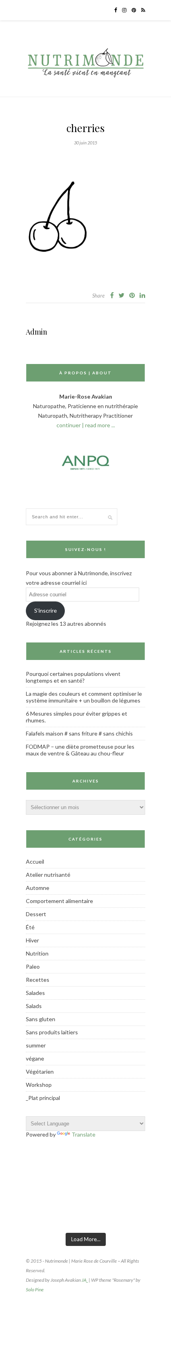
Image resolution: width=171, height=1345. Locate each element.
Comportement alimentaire (59, 900)
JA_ (85, 1280)
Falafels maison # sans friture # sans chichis (79, 733)
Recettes (37, 979)
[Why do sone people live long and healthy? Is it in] (106, 1216)
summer (36, 1045)
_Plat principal (43, 1097)
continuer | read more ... (85, 425)
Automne (37, 887)
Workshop (39, 1084)
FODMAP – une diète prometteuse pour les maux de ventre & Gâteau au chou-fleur (80, 750)
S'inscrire (45, 610)
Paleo (33, 966)
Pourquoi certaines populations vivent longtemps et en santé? (73, 677)
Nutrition (37, 953)
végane (35, 1058)
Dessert (36, 914)
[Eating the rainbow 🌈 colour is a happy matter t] (148, 1216)
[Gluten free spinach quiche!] (23, 1216)
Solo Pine (35, 1289)
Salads (34, 1005)
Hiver (32, 940)
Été (30, 927)
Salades (35, 992)
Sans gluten (40, 1019)
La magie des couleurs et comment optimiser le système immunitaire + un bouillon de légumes (84, 697)
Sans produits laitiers (52, 1032)
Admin (36, 332)
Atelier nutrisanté (48, 874)
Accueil (35, 861)
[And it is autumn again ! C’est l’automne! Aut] (65, 1216)
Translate (83, 1134)
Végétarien (40, 1071)
